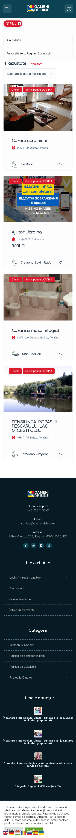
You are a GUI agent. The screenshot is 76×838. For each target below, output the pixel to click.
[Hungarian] (18, 833)
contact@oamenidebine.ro (38, 523)
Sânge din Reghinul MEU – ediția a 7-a (38, 786)
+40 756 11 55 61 (38, 510)
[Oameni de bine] (38, 9)
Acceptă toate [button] (34, 830)
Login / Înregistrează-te (25, 577)
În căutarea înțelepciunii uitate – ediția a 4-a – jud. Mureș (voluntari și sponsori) (38, 719)
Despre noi (16, 588)
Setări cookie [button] (14, 830)
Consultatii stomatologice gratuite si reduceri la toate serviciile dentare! (38, 764)
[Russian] (30, 833)
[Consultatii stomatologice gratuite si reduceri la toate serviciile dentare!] (38, 756)
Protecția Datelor (20, 677)
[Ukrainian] (42, 833)
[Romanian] (24, 833)
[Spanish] (36, 833)
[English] (6, 833)
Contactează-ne (20, 599)
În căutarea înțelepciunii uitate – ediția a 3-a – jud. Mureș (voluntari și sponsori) (38, 741)
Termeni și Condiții (21, 645)
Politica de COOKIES (23, 666)
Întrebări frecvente (22, 610)
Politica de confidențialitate (27, 656)
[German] (12, 833)
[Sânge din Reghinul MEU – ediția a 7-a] (38, 779)
